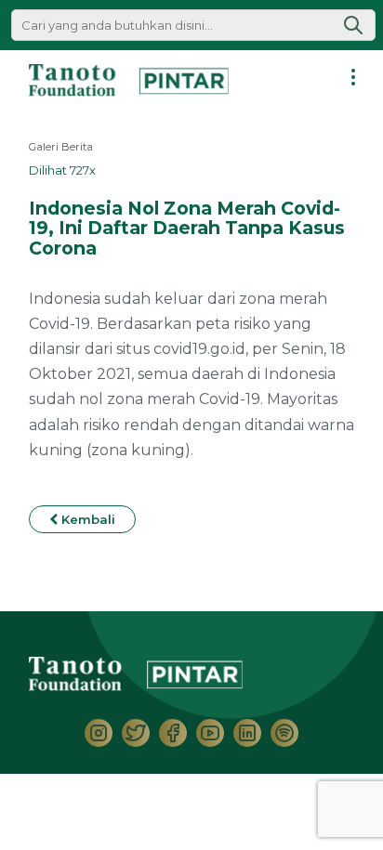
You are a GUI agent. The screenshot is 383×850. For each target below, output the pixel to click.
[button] (353, 25)
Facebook (173, 733)
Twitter (136, 733)
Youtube (210, 733)
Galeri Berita (61, 146)
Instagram (98, 733)
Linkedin (247, 733)
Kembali (86, 519)
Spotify (284, 733)
